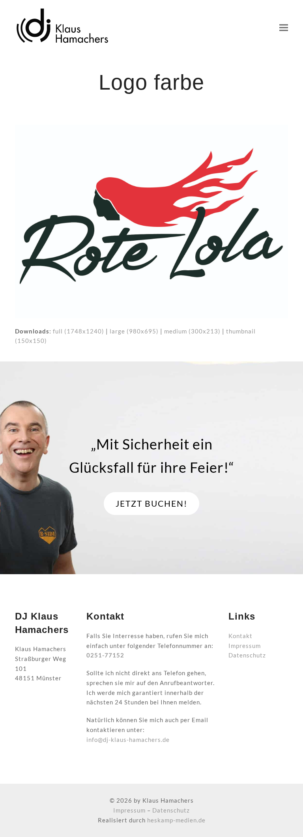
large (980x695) (134, 331)
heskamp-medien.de (176, 820)
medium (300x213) (192, 331)
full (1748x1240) (78, 331)
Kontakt (240, 635)
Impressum (244, 645)
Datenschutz (247, 655)
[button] (283, 27)
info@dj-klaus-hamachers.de (128, 739)
